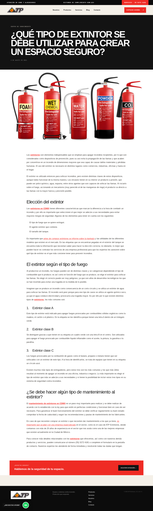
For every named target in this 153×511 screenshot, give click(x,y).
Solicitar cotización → (128, 467)
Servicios (78, 10)
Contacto (97, 10)
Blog (88, 10)
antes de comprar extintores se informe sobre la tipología (68, 238)
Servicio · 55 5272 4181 (135, 2)
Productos (67, 10)
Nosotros (56, 10)
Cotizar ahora (135, 10)
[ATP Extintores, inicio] (30, 10)
